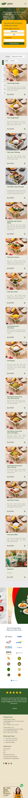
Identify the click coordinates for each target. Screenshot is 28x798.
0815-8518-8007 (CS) (11, 740)
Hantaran (3, 89)
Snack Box (3, 80)
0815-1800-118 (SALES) (11, 738)
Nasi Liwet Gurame (13, 257)
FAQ (4, 750)
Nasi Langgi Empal (13, 118)
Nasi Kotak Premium (3, 68)
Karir (4, 752)
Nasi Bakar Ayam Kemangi (15, 187)
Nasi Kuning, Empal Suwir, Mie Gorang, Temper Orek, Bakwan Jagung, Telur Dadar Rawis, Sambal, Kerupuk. (16, 88)
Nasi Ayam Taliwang (13, 152)
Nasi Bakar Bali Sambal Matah (14, 222)
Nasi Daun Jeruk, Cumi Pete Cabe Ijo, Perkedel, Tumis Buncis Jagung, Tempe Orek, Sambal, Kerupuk (16, 402)
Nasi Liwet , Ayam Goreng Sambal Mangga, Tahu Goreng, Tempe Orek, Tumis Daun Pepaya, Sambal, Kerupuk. (16, 297)
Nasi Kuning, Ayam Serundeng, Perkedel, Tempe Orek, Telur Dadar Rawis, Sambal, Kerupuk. (16, 331)
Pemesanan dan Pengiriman (10, 756)
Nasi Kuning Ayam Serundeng (13, 327)
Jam (14, 34)
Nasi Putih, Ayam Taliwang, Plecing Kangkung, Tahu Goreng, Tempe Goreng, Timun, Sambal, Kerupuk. (16, 157)
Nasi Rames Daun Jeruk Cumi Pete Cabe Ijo (14, 397)
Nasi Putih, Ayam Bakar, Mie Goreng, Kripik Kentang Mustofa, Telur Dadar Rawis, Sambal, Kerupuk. (16, 540)
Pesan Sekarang (14, 43)
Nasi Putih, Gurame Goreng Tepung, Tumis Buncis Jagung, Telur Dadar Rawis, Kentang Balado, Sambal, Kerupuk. (16, 505)
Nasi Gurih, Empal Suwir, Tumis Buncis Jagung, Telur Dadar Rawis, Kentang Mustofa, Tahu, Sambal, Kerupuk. (16, 123)
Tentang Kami (6, 749)
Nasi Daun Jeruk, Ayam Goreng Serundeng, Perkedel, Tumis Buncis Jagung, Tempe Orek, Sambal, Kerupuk (16, 436)
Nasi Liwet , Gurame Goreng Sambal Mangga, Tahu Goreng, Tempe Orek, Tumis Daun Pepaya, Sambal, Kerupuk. (16, 262)
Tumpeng (3, 85)
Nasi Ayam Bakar (12, 534)
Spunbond (10, 569)
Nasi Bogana (11, 360)
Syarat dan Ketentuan (8, 754)
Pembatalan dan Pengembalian (11, 758)
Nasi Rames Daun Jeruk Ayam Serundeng (14, 432)
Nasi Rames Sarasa (13, 500)
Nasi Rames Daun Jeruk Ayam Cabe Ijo (14, 466)
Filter (7, 60)
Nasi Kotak (3, 62)
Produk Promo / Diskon (17, 56)
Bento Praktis (3, 75)
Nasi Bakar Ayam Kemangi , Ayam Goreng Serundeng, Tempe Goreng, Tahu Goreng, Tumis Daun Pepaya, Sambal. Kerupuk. (16, 192)
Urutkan (8, 56)
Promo (3, 93)
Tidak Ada (12, 60)
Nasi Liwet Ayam (12, 292)
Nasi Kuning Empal (13, 83)
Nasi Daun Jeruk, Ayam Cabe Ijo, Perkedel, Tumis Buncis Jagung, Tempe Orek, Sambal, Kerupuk (16, 471)
